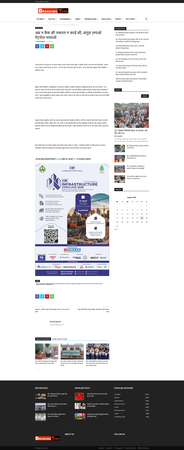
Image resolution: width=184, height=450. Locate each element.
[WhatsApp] (52, 46)
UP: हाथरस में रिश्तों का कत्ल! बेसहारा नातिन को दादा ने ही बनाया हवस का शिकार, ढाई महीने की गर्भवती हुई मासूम (132, 40)
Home (37, 25)
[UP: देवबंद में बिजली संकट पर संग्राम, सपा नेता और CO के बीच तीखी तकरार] (131, 115)
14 (137, 214)
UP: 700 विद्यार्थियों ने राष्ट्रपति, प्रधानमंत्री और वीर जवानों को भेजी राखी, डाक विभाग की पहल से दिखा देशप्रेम (97, 363)
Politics (51, 19)
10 (117, 214)
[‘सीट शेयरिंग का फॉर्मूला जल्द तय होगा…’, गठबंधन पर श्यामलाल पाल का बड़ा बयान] (119, 179)
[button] (146, 19)
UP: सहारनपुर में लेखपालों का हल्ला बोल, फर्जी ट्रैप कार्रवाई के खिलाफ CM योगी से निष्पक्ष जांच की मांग (131, 73)
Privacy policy (119, 448)
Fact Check (130, 19)
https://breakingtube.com (57, 324)
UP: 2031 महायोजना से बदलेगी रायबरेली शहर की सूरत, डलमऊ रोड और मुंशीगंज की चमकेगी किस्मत (72, 363)
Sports (118, 19)
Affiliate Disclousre (143, 448)
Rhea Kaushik (118, 136)
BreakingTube (41, 41)
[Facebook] (37, 46)
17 (117, 218)
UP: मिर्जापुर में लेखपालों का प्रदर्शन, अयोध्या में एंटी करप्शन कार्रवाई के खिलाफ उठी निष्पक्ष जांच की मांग (131, 54)
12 (127, 214)
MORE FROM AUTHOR (59, 339)
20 (133, 218)
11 (122, 214)
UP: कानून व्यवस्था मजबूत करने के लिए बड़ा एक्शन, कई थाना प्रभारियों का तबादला (131, 67)
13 (133, 214)
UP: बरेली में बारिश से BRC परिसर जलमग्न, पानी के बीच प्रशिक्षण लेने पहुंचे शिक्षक (130, 47)
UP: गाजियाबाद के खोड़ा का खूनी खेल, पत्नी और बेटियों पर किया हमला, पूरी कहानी (132, 34)
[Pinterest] (47, 46)
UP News (40, 19)
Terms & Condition (130, 448)
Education (106, 19)
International (91, 19)
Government (65, 19)
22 (142, 218)
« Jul (115, 229)
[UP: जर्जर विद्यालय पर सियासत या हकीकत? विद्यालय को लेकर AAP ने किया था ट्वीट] (119, 169)
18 (122, 218)
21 (137, 218)
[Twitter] (42, 46)
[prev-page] (36, 369)
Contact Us (109, 448)
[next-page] (40, 369)
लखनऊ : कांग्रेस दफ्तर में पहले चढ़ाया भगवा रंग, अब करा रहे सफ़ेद (52, 310)
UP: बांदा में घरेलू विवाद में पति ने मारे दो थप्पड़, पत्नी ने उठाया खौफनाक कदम (131, 60)
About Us (101, 448)
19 (127, 218)
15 (142, 214)
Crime (77, 19)
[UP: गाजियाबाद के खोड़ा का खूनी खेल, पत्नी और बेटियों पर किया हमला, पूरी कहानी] (40, 396)
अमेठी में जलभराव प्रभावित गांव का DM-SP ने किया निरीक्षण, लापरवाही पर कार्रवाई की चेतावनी (131, 80)
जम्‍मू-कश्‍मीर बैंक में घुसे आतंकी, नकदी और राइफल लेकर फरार (93, 310)
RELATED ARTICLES (43, 339)
